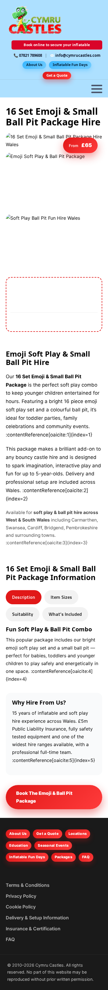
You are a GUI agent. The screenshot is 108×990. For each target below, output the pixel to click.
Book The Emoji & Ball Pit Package (44, 797)
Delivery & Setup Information (37, 918)
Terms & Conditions (28, 885)
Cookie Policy (21, 907)
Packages (63, 857)
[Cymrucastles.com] (34, 20)
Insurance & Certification (33, 928)
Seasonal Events (53, 845)
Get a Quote (56, 75)
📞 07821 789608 (28, 55)
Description (23, 597)
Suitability (22, 614)
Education (18, 845)
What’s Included (65, 614)
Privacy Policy (21, 896)
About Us (34, 64)
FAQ (86, 857)
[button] (96, 89)
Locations (78, 833)
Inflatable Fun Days (70, 64)
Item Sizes (61, 597)
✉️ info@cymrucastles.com (75, 55)
